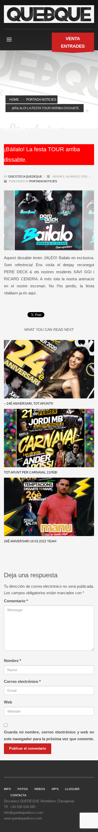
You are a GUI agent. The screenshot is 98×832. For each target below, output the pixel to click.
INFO (7, 789)
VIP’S (55, 789)
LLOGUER (72, 789)
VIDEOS (39, 789)
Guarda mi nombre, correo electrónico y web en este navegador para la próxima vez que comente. (49, 735)
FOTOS (23, 789)
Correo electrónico (22, 681)
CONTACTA (18, 795)
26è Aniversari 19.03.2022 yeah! (30, 541)
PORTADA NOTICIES (43, 181)
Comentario (16, 601)
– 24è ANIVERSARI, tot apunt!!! (28, 403)
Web (8, 702)
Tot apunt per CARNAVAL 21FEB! (30, 472)
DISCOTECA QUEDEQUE (25, 176)
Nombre (12, 660)
